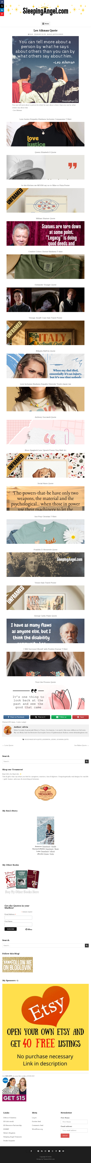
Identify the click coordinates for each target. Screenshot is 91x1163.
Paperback (46, 846)
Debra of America (9, 1117)
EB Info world (8, 1121)
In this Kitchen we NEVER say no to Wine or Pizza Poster (45, 185)
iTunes (46, 854)
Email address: (66, 1126)
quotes (66, 739)
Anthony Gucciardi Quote (45, 417)
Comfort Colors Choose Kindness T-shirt (45, 251)
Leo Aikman (60, 739)
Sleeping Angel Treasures (12, 1137)
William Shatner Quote (45, 218)
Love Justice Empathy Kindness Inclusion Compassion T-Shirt (45, 119)
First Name (8, 921)
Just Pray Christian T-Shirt (45, 516)
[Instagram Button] (45, 1151)
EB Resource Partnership (12, 1125)
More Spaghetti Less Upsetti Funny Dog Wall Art (45, 450)
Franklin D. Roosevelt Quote (45, 549)
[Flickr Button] (48, 1151)
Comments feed (37, 1125)
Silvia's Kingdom (9, 1133)
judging (53, 739)
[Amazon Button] (56, 1151)
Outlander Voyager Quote (45, 284)
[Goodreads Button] (59, 1151)
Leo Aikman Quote (45, 30)
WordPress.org (37, 1129)
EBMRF (6, 1129)
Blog (50, 34)
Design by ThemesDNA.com (46, 1159)
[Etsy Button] (52, 1151)
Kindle (53, 846)
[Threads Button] (34, 1151)
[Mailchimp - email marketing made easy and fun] (28, 931)
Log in (34, 1117)
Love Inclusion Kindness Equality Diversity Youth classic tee (45, 384)
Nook (57, 849)
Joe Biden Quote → (81, 745)
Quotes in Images (58, 34)
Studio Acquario (9, 1140)
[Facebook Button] (31, 1151)
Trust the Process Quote (45, 682)
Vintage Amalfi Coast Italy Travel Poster (45, 317)
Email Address (10, 914)
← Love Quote (7, 745)
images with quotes (35, 739)
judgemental (46, 739)
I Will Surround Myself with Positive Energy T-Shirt (46, 649)
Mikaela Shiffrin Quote (45, 351)
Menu (47, 24)
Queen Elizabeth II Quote (45, 152)
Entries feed (36, 1121)
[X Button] (27, 1151)
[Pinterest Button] (38, 1151)
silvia (31, 34)
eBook (52, 851)
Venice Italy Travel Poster (45, 582)
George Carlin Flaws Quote (45, 615)
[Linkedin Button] (41, 1151)
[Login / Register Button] (63, 1151)
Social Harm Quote (45, 483)
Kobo (52, 854)
